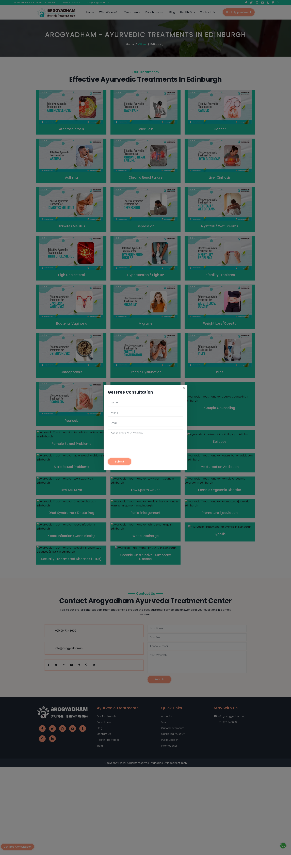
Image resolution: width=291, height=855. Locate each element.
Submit (119, 462)
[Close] (184, 388)
